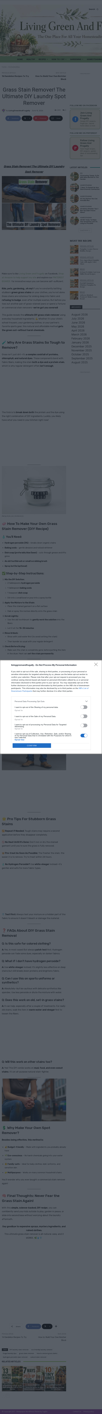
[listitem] (51, 701)
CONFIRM (32, 746)
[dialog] (51, 707)
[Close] (96, 665)
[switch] (83, 707)
